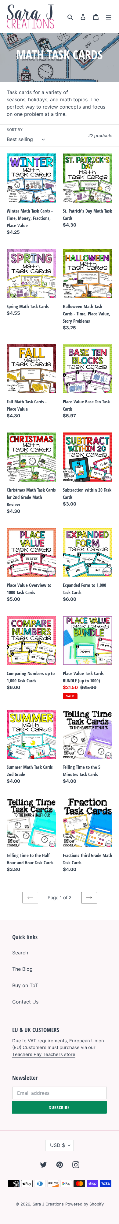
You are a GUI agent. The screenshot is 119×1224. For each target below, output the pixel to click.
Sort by (15, 129)
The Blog (22, 969)
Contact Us (25, 1002)
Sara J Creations (48, 1204)
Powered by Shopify (84, 1204)
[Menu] (108, 16)
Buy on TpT (25, 985)
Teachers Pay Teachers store (43, 1054)
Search (20, 953)
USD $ (57, 1145)
